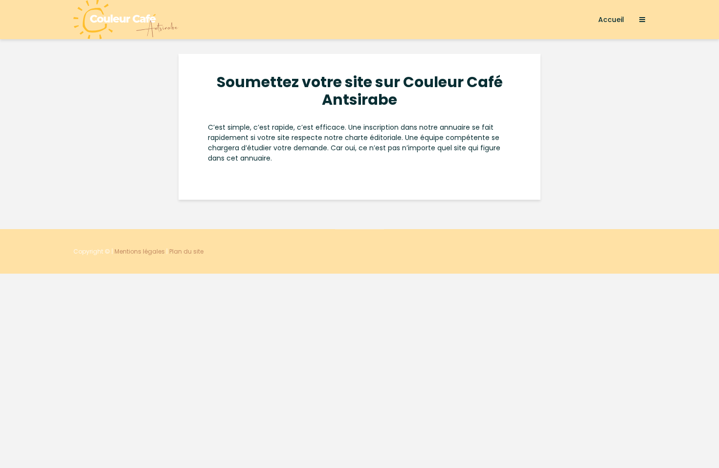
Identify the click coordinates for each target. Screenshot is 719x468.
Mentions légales (139, 251)
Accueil (611, 19)
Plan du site (186, 251)
